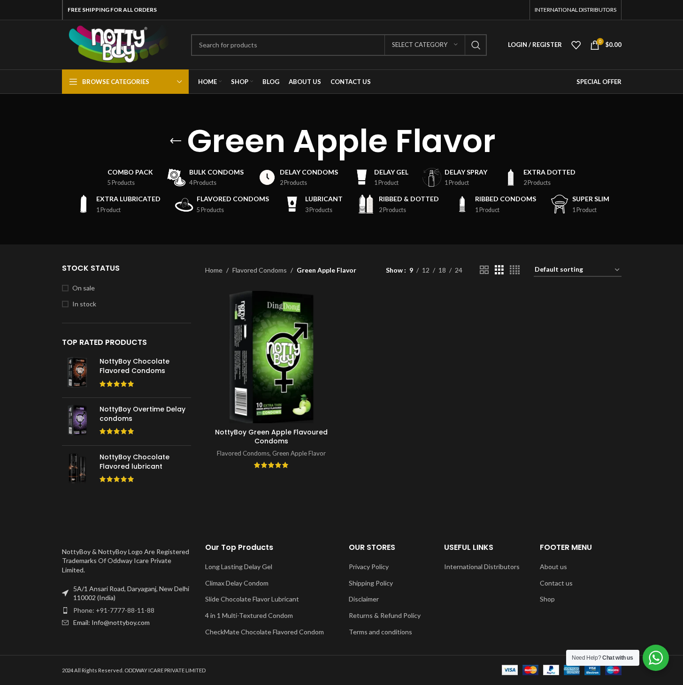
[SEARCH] (476, 45)
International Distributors (482, 567)
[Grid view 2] (484, 270)
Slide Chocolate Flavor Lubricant (252, 599)
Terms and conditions (380, 632)
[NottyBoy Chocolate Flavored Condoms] (77, 373)
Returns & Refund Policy (385, 615)
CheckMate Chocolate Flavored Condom (264, 632)
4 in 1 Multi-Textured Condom (249, 615)
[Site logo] (119, 44)
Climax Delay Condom (237, 583)
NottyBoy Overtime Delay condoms (142, 414)
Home (214, 270)
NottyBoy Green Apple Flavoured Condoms (271, 436)
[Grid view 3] (499, 270)
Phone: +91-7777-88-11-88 (113, 610)
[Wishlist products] (576, 45)
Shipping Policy (371, 583)
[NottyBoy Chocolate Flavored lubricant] (77, 469)
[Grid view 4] (515, 270)
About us (553, 567)
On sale (83, 288)
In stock (84, 304)
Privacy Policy (369, 567)
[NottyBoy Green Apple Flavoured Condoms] (271, 357)
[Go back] (175, 141)
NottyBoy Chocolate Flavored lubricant (134, 462)
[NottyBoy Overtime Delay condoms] (77, 421)
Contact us (556, 583)
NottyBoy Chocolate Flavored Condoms (134, 366)
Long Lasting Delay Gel (238, 567)
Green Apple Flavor (299, 453)
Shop (547, 599)
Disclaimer (364, 599)
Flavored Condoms (259, 270)
